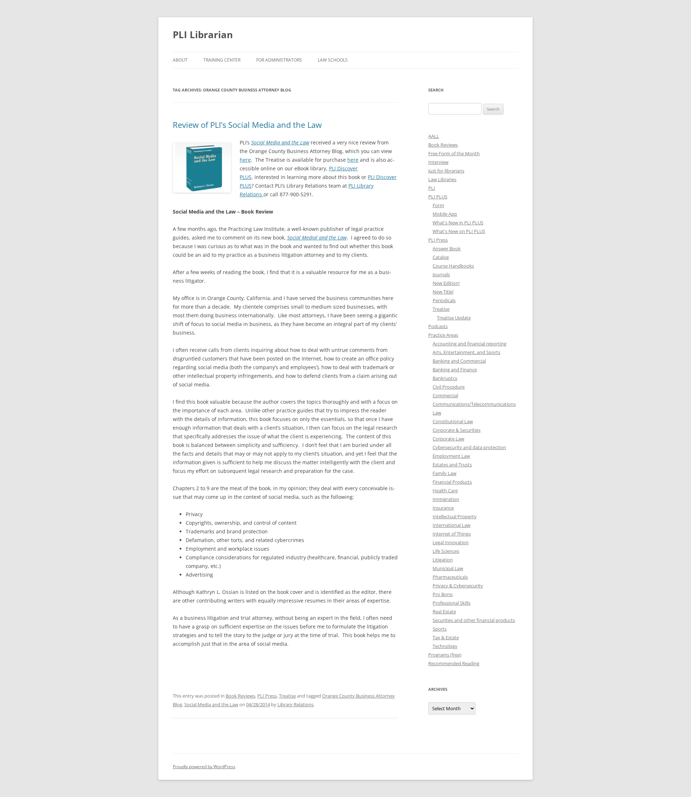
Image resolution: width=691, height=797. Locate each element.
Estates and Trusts (452, 464)
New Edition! (446, 283)
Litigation (443, 559)
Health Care (445, 490)
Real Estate (444, 611)
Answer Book (447, 248)
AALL (433, 136)
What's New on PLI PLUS (459, 231)
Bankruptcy (445, 378)
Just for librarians (446, 170)
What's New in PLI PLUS (458, 222)
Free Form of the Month (454, 153)
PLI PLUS (437, 196)
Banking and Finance (455, 369)
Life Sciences (446, 551)
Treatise (287, 696)
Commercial (445, 395)
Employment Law (451, 456)
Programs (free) (444, 655)
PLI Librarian (203, 34)
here (245, 159)
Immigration (446, 499)
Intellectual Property (455, 516)
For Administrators (279, 60)
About (180, 60)
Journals (441, 274)
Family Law (444, 473)
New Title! (443, 291)
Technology (445, 646)
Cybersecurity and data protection (469, 447)
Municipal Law (448, 568)
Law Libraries (442, 179)
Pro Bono (443, 594)
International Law (451, 525)
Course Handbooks (453, 266)
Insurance (443, 508)
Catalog (441, 257)
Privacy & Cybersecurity (458, 585)
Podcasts (438, 326)
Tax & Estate (446, 637)
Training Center (221, 60)
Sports (440, 629)
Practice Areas (443, 335)
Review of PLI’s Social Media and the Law (247, 124)
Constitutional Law (453, 421)
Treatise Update (454, 317)
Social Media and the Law (211, 704)
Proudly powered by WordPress (204, 767)
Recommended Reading (453, 663)
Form (438, 205)
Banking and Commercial (459, 361)
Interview (438, 162)
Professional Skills (451, 603)
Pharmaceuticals (450, 577)
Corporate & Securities (456, 430)
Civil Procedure (449, 387)
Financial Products (452, 482)
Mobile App (445, 214)
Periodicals (444, 300)
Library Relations (295, 704)
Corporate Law (448, 438)
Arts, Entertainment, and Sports (466, 352)
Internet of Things (452, 533)
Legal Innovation (451, 542)
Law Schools (333, 60)
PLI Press (267, 696)
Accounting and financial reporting (469, 343)
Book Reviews (240, 696)
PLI (431, 188)
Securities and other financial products (474, 620)
